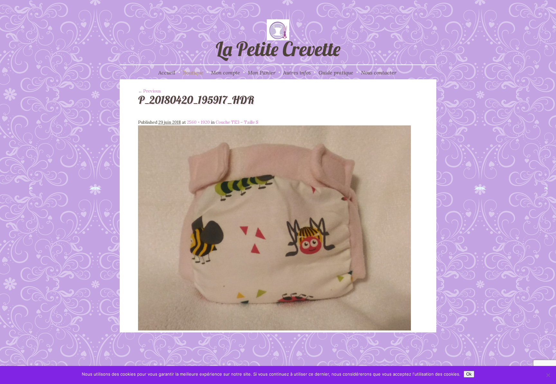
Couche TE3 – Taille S (237, 122)
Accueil (166, 72)
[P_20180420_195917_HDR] (274, 329)
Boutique (193, 72)
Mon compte (225, 72)
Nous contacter (378, 72)
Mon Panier (261, 72)
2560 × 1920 (198, 122)
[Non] (548, 375)
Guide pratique (336, 72)
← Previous (149, 91)
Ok (469, 374)
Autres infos (297, 72)
